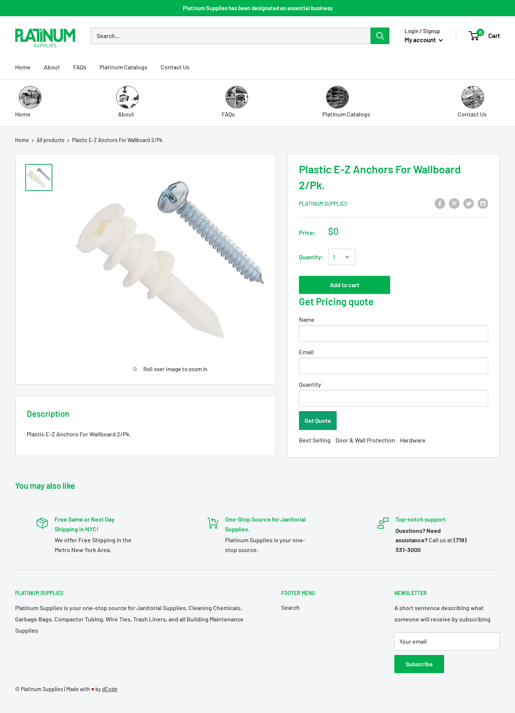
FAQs (79, 66)
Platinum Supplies (323, 203)
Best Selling (315, 440)
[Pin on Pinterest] (454, 203)
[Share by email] (483, 203)
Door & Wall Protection (365, 440)
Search (290, 607)
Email (306, 351)
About (52, 66)
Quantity (310, 384)
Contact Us (175, 66)
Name (306, 319)
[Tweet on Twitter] (468, 203)
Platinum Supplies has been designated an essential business (258, 8)
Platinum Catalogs (123, 66)
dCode (110, 689)
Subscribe (419, 663)
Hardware (413, 440)
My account (421, 39)
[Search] (380, 36)
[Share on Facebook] (440, 203)
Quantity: (311, 256)
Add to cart (344, 284)
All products (50, 140)
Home (23, 66)
